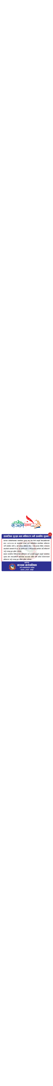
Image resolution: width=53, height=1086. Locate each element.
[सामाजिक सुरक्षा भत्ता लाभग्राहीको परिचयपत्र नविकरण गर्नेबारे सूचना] (26, 552)
